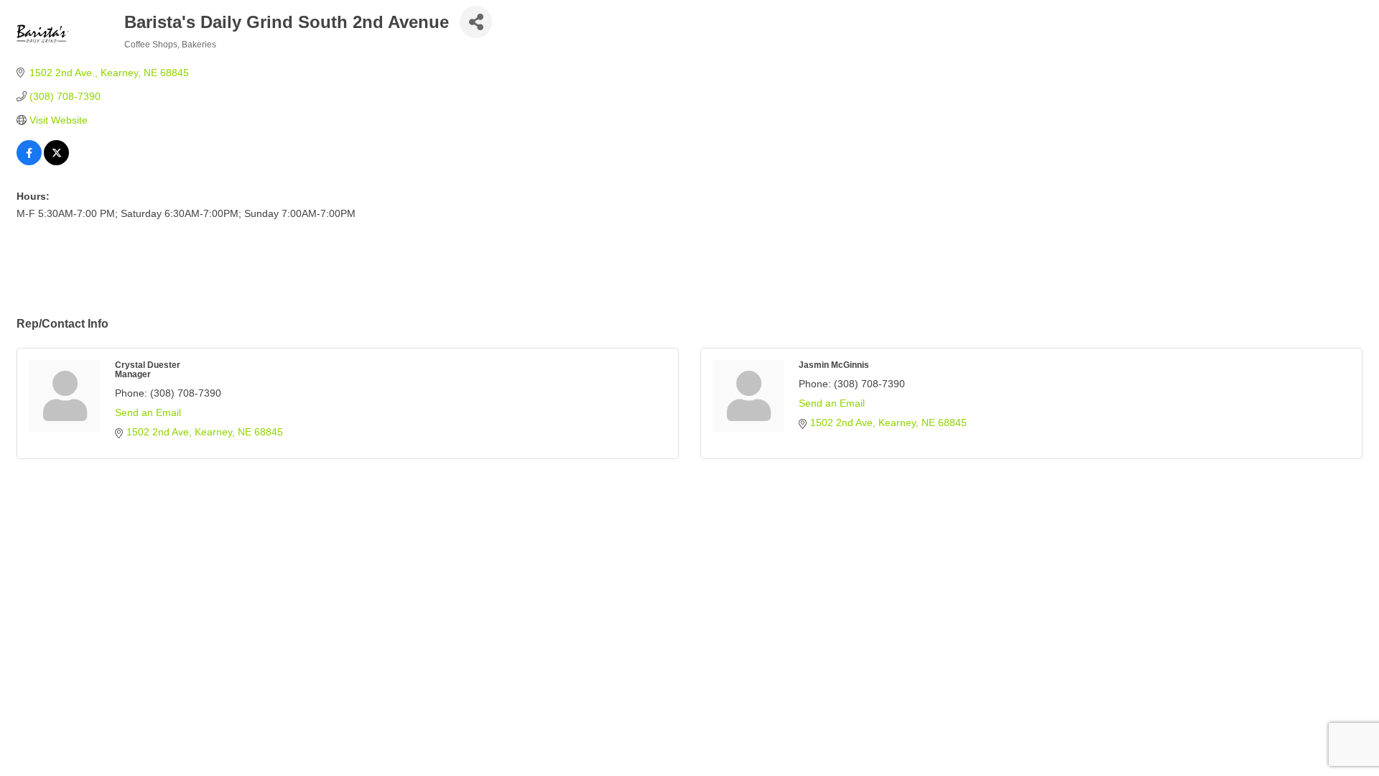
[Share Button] (476, 22)
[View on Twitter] (56, 161)
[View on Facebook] (29, 161)
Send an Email (148, 412)
